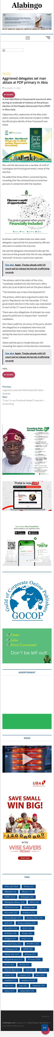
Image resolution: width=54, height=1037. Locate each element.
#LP (8, 923)
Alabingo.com (8, 1022)
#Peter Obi (12, 954)
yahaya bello (27, 991)
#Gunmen (11, 912)
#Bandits (10, 891)
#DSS (34, 902)
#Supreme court (13, 959)
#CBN (10, 897)
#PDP (28, 949)
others (9, 991)
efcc (40, 975)
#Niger (27, 933)
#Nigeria (10, 938)
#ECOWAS (11, 907)
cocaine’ (25, 975)
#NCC (27, 928)
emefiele (10, 980)
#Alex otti (11, 886)
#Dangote (27, 897)
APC (43, 970)
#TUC (9, 964)
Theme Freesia (32, 1023)
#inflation (29, 912)
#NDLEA (10, 933)
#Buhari (27, 891)
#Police (30, 954)
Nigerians (38, 985)
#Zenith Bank (12, 970)
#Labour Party (35, 918)
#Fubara (29, 907)
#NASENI (11, 928)
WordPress (43, 1023)
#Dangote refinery (14, 902)
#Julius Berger (13, 918)
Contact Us (45, 1016)
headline (28, 980)
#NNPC (33, 944)
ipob (23, 985)
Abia (29, 970)
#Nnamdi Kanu (13, 944)
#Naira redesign (26, 923)
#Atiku (28, 886)
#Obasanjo (11, 949)
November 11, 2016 (12, 88)
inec (9, 985)
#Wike (24, 964)
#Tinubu (34, 959)
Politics (6, 73)
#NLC (26, 938)
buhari (9, 975)
